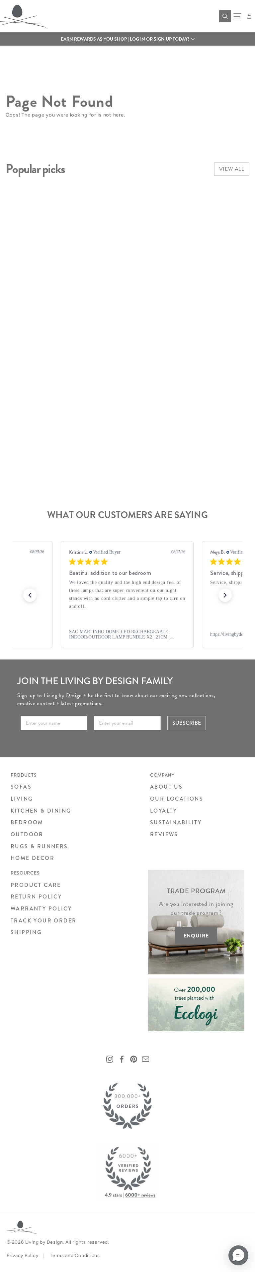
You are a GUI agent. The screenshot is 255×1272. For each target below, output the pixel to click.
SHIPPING (26, 932)
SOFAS (21, 787)
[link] (127, 634)
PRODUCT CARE (36, 885)
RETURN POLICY (36, 896)
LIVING (22, 799)
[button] (127, 39)
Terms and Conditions (75, 1255)
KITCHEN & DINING (41, 811)
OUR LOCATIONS (176, 799)
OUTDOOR (27, 834)
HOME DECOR (32, 858)
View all (231, 169)
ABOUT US (166, 787)
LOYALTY (163, 811)
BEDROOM (27, 822)
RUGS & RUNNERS (39, 846)
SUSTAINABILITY (176, 822)
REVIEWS (164, 834)
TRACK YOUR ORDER (43, 920)
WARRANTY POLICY (41, 908)
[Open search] (225, 16)
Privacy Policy (22, 1255)
